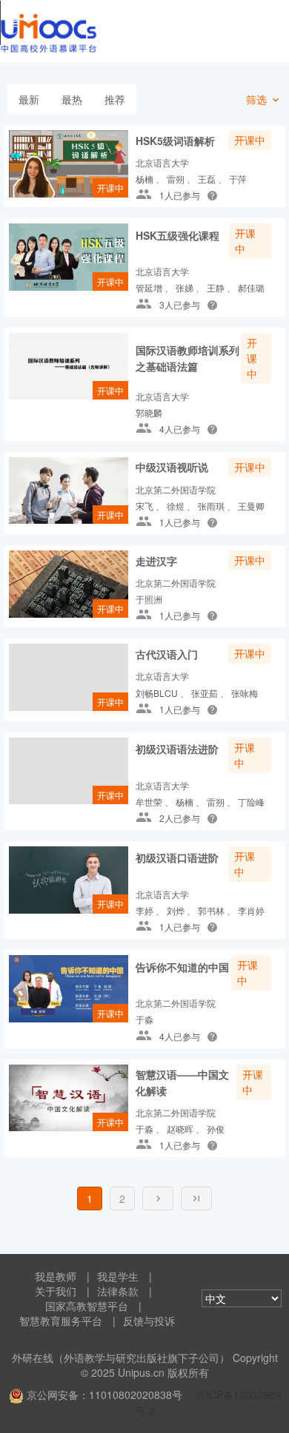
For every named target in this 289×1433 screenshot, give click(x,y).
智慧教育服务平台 (60, 1320)
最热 (72, 99)
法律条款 (118, 1291)
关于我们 (55, 1291)
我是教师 (55, 1276)
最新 (29, 99)
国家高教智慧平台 (86, 1305)
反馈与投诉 (149, 1320)
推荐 (114, 99)
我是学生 (118, 1276)
